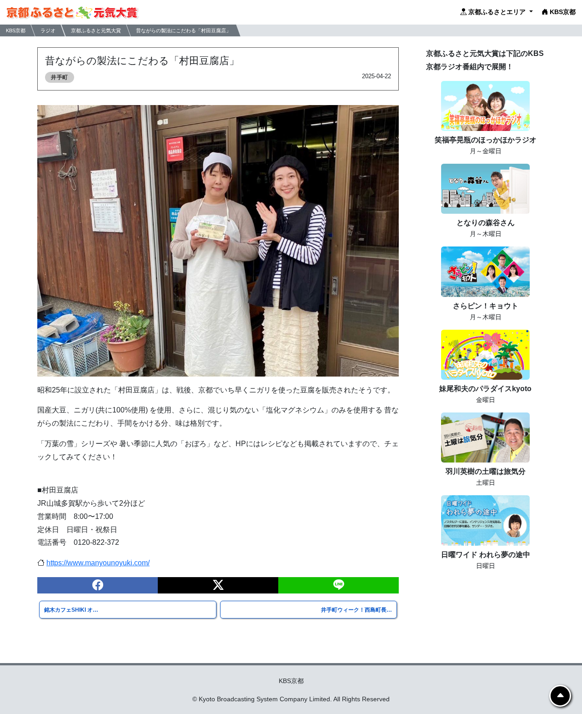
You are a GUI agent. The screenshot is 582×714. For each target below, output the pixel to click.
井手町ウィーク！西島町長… (356, 610)
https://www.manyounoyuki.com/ (98, 563)
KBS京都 (562, 11)
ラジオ (47, 30)
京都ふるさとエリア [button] (497, 11)
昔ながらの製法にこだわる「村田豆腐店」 (183, 30)
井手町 (59, 77)
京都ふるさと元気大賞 (96, 30)
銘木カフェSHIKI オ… (71, 610)
